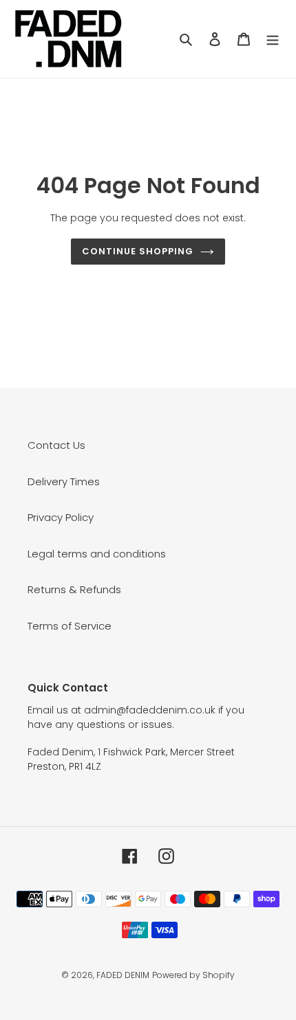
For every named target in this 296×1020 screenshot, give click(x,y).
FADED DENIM (122, 975)
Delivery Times (64, 481)
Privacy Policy (61, 517)
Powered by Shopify (193, 975)
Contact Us (56, 445)
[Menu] (272, 39)
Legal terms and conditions (97, 553)
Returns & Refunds (74, 589)
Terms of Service (70, 626)
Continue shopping (138, 251)
